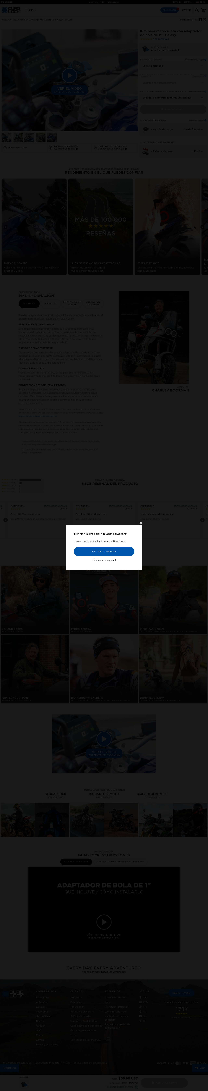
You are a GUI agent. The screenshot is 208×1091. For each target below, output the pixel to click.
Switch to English (104, 551)
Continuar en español (104, 560)
